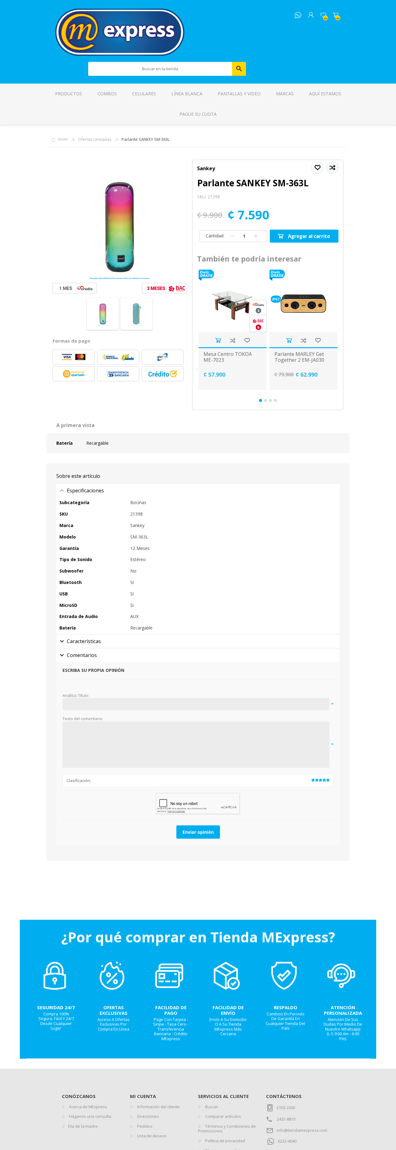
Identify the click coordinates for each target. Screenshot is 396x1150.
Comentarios (82, 655)
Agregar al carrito (218, 340)
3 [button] (270, 400)
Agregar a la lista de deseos (247, 340)
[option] (232, 330)
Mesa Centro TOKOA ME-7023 (228, 357)
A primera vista (75, 425)
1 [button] (260, 400)
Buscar (239, 69)
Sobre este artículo (78, 476)
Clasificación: (79, 780)
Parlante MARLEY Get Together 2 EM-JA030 (299, 357)
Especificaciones (85, 490)
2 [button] (265, 400)
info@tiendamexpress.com (302, 1130)
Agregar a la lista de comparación (232, 340)
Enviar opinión (198, 832)
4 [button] (275, 400)
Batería (64, 443)
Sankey (206, 168)
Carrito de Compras (335, 15)
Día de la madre (83, 1126)
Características (84, 641)
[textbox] (160, 69)
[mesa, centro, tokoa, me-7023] (233, 301)
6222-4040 (287, 1141)
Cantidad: (215, 236)
